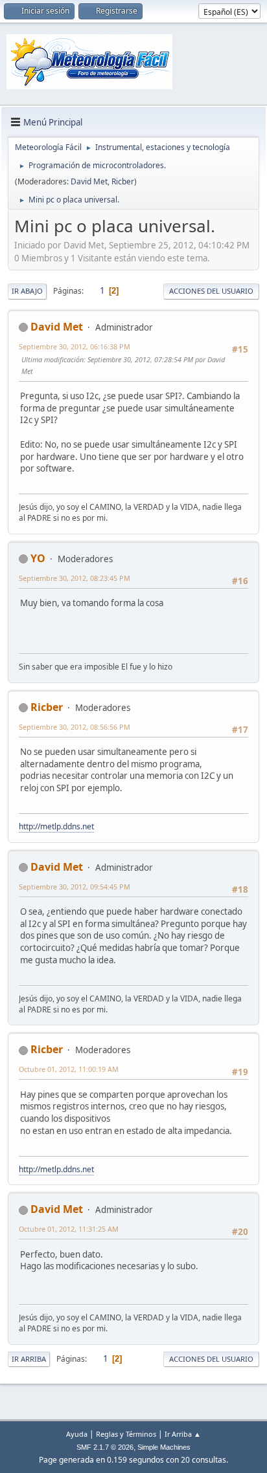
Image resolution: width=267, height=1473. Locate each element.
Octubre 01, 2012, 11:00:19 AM (69, 1069)
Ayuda (76, 1434)
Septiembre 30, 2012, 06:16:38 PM (74, 346)
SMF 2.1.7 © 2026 (105, 1447)
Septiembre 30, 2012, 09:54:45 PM (74, 886)
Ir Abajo (27, 291)
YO (37, 558)
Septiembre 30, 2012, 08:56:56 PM (74, 727)
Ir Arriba (29, 1359)
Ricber (122, 181)
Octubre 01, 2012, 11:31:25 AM (69, 1229)
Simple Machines (164, 1447)
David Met (89, 181)
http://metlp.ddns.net (56, 826)
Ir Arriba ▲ (183, 1434)
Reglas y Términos (126, 1434)
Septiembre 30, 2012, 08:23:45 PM (74, 578)
